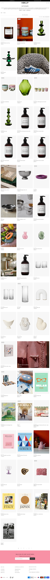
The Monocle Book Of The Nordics (22, 455)
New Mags (35, 394)
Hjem (1, 12)
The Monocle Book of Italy (4, 514)
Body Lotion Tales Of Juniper (5, 160)
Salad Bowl (35, 189)
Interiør (4, 12)
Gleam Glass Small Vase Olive (38, 248)
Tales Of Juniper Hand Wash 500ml (39, 131)
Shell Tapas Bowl (19, 484)
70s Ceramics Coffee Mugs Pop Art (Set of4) (40, 101)
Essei (1, 218)
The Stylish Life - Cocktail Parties (38, 514)
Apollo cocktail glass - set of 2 (21, 219)
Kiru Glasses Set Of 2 (36, 278)
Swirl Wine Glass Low (4, 484)
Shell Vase (35, 336)
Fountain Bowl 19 (3, 336)
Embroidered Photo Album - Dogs (6, 366)
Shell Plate (2, 248)
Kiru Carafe (18, 307)
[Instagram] (10, 577)
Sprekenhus (19, 130)
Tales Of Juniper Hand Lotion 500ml (39, 160)
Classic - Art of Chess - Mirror (5, 189)
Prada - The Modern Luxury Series (6, 455)
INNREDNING (28, 10)
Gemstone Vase (19, 101)
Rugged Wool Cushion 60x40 (38, 484)
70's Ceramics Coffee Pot (37, 455)
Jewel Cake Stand (3, 72)
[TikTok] (12, 577)
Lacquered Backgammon (4, 395)
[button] (1, 2)
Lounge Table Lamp (3, 278)
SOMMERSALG (12, 0)
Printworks (2, 365)
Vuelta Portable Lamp (37, 307)
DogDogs (2, 543)
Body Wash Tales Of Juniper (21, 160)
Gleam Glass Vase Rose (20, 248)
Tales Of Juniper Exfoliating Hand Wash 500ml (23, 131)
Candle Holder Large (4, 131)
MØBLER (20, 10)
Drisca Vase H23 (19, 336)
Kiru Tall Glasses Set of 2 (4, 307)
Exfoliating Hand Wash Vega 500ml (39, 219)
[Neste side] (32, 548)
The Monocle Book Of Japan (21, 514)
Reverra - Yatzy (19, 395)
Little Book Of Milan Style (37, 395)
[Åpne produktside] (8, 29)
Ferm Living (35, 277)
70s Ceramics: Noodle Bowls (5, 101)
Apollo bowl (2, 219)
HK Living (2, 71)
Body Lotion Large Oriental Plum (22, 278)
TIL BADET (24, 10)
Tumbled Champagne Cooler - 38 (22, 189)
